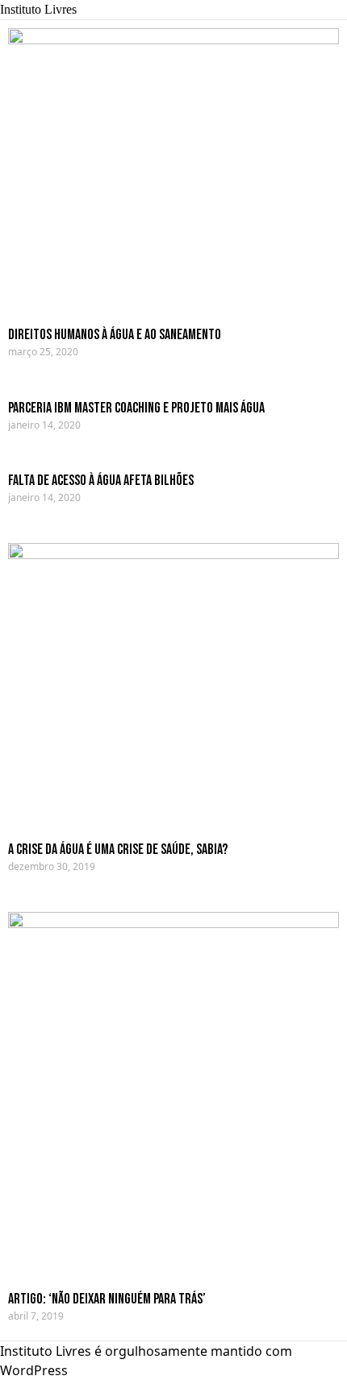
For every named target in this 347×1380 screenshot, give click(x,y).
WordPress (34, 1370)
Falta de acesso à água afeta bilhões (101, 480)
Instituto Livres (38, 9)
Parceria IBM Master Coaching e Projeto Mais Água (136, 408)
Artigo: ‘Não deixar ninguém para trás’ (107, 1299)
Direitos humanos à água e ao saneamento (114, 334)
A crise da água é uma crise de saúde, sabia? (118, 849)
